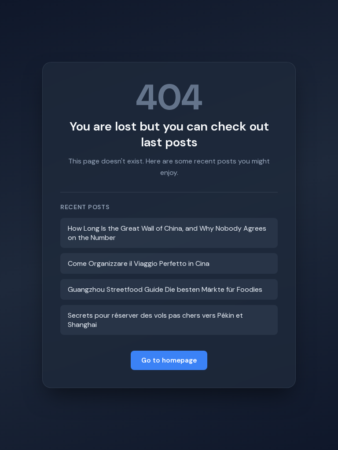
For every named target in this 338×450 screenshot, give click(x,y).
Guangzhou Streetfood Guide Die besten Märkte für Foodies (165, 289)
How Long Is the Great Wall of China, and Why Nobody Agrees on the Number (167, 233)
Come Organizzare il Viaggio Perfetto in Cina (138, 263)
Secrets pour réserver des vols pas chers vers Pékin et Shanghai (155, 320)
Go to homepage (169, 360)
